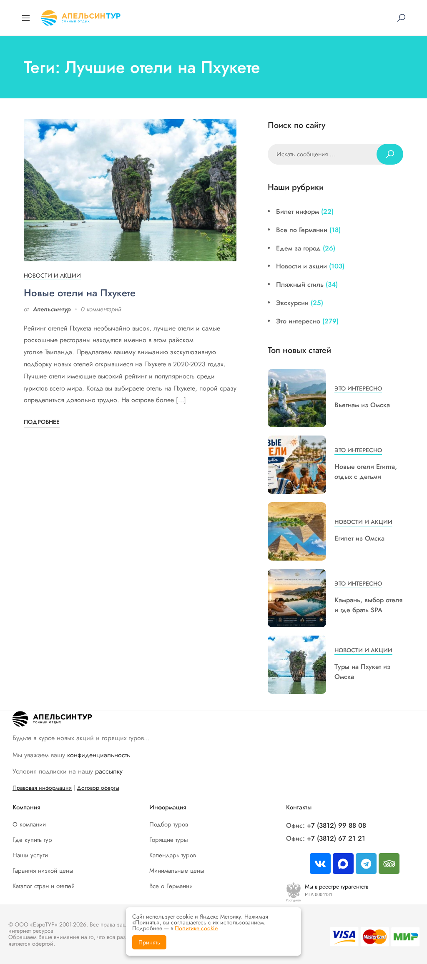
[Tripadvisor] (389, 863)
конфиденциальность (98, 755)
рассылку (109, 771)
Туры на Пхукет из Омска (362, 671)
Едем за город (298, 248)
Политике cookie (196, 928)
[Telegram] (366, 863)
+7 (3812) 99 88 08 (336, 825)
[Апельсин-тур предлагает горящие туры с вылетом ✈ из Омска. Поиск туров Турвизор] (81, 17)
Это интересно (298, 321)
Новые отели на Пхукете (80, 292)
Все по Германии (301, 230)
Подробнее (42, 422)
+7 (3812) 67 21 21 (336, 838)
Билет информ (297, 211)
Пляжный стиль (300, 284)
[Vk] (320, 863)
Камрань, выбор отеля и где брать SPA (368, 605)
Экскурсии (292, 303)
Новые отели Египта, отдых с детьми (365, 471)
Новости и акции (52, 275)
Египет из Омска (359, 538)
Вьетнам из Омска (362, 405)
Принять (149, 942)
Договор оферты (98, 788)
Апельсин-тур (52, 309)
